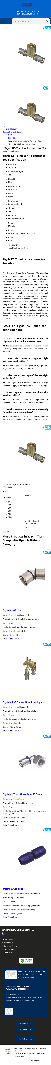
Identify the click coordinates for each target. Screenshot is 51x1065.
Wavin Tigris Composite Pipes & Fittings (25, 141)
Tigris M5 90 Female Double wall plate (24, 702)
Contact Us (8, 953)
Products (12, 138)
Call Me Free (27, 1039)
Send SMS (27, 1030)
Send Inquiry (11, 129)
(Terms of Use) (19, 1051)
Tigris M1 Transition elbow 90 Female (23, 794)
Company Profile (10, 946)
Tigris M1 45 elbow (13, 610)
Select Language (34, 1061)
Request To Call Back (12, 132)
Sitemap (7, 956)
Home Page (8, 942)
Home (11, 134)
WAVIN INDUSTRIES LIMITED (28, 13)
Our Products (9, 949)
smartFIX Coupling (13, 888)
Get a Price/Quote (11, 151)
